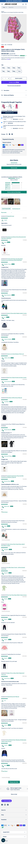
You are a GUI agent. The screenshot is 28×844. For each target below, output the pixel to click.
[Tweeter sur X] (7, 134)
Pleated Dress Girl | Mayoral (13, 696)
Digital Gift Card (10, 216)
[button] (25, 4)
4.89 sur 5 (17, 178)
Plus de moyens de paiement (14, 85)
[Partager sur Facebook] (9, 134)
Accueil (2, 11)
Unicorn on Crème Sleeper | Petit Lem (15, 353)
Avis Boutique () (16, 208)
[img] (14, 178)
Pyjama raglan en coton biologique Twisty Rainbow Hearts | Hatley (12, 12)
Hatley (2, 44)
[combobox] (14, 7)
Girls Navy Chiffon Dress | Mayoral (14, 397)
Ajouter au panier (18, 78)
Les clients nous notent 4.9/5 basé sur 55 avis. (11, 176)
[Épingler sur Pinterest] (12, 134)
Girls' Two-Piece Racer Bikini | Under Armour (17, 595)
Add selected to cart (9, 112)
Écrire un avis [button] (14, 167)
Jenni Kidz (5, 840)
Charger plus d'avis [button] (14, 782)
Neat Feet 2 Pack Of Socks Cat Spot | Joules (16, 377)
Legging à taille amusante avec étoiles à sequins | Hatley (13, 126)
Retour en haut (14, 794)
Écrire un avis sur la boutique (14, 192)
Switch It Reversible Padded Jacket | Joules (17, 313)
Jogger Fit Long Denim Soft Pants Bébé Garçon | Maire (14, 121)
